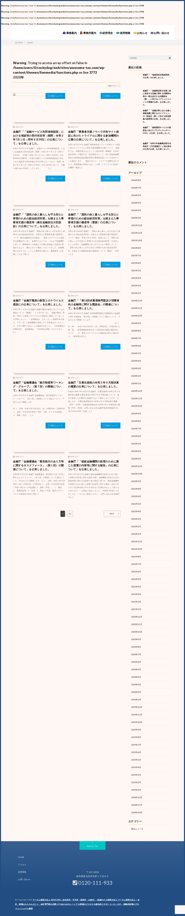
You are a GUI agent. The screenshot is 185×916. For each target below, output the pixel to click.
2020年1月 (136, 699)
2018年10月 (136, 812)
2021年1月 (136, 609)
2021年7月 (136, 564)
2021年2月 (136, 601)
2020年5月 (136, 669)
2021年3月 (136, 594)
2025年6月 (136, 263)
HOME (21, 857)
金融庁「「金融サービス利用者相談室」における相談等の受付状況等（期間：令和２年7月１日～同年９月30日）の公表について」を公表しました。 (38, 137)
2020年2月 (136, 692)
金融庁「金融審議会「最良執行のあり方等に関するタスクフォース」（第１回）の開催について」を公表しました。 (38, 465)
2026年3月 (136, 210)
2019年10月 (136, 722)
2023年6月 (136, 436)
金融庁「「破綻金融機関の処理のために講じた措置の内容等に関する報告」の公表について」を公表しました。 (93, 465)
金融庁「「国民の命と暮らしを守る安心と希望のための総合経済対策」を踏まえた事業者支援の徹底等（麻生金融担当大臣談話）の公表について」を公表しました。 (38, 220)
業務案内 (71, 32)
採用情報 (125, 32)
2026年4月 (136, 202)
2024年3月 (136, 368)
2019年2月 (136, 782)
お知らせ (142, 32)
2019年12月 (136, 707)
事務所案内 (89, 32)
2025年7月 (136, 255)
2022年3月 (136, 519)
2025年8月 (136, 248)
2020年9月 (136, 639)
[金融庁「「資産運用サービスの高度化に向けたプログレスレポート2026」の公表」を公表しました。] (134, 132)
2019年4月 (136, 767)
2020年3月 (136, 684)
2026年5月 (136, 195)
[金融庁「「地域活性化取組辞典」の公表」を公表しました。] (134, 79)
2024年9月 (136, 323)
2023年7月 (136, 428)
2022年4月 (136, 511)
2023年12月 (136, 391)
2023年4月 (136, 451)
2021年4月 (136, 586)
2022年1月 (136, 534)
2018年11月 (136, 805)
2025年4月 (136, 278)
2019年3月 (136, 775)
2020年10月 (136, 632)
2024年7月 (136, 338)
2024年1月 (136, 383)
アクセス (22, 864)
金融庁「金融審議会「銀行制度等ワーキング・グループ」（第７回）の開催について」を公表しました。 (38, 386)
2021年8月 (136, 556)
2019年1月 (136, 790)
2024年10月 (136, 315)
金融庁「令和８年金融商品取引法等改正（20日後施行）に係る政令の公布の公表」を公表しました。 (157, 146)
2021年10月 (136, 549)
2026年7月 (136, 187)
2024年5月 (136, 353)
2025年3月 (136, 285)
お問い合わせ (161, 32)
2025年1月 (136, 293)
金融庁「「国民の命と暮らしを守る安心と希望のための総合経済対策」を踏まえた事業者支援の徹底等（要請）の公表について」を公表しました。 (93, 220)
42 (70, 514)
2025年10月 (136, 240)
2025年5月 (136, 270)
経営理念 (107, 32)
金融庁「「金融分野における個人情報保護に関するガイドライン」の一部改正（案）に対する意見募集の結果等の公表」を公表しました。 (157, 116)
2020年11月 (136, 624)
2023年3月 (136, 458)
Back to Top (92, 846)
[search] (170, 58)
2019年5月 (136, 760)
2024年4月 (136, 361)
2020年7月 (136, 654)
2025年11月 (136, 233)
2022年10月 (136, 473)
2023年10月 (136, 406)
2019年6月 (136, 752)
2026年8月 (136, 180)
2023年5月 (136, 443)
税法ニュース (56, 96)
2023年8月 (136, 421)
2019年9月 (136, 729)
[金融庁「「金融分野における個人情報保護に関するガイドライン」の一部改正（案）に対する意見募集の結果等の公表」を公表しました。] (134, 115)
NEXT (112, 514)
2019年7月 (136, 744)
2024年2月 (136, 376)
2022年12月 (136, 466)
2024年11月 (136, 308)
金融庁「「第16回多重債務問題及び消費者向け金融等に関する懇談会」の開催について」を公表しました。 (93, 304)
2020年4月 (136, 677)
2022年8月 (136, 489)
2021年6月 (136, 571)
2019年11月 (136, 714)
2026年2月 (136, 218)
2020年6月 (136, 662)
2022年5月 (136, 504)
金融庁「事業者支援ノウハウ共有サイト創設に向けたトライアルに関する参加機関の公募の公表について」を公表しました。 (93, 135)
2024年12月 (136, 300)
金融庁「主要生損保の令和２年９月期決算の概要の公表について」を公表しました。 (93, 384)
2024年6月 (136, 346)
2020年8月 (136, 647)
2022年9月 (136, 481)
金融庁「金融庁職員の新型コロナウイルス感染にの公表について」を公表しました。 (38, 302)
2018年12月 (136, 797)
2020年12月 (136, 616)
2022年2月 (136, 526)
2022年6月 (136, 496)
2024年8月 (136, 330)
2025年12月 (136, 225)
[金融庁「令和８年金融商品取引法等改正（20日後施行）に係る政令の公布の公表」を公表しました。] (134, 148)
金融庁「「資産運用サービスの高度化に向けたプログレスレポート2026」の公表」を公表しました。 (157, 130)
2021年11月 (136, 541)
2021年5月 (136, 579)
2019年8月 (136, 737)
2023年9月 (136, 413)
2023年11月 (136, 398)
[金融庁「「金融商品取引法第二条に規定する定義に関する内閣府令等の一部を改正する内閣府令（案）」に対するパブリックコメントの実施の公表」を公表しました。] (134, 95)
